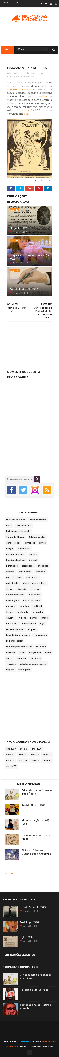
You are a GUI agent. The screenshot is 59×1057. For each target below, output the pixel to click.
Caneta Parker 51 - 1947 (24, 289)
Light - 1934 (27, 937)
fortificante (22, 612)
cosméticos (32, 577)
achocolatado (13, 542)
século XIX (11, 766)
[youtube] (56, 3)
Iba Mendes (46, 181)
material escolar (14, 640)
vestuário (11, 664)
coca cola (40, 571)
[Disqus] (29, 421)
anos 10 (14, 210)
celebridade (28, 565)
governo (10, 617)
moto (22, 652)
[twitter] (46, 3)
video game (24, 669)
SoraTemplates (25, 1041)
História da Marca (37, 519)
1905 (25, 113)
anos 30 (22, 754)
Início (7, 49)
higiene (22, 617)
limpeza (32, 629)
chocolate (18, 76)
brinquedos (12, 565)
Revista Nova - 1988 (33, 805)
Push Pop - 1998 (29, 922)
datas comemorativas (34, 583)
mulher (19, 82)
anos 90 (14, 240)
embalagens (12, 600)
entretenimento (31, 600)
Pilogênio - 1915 (19, 228)
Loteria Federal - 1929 (33, 907)
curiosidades (12, 583)
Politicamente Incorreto (18, 531)
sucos (9, 658)
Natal (9, 525)
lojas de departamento (18, 635)
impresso (29, 76)
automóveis (24, 548)
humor (33, 617)
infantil (44, 617)
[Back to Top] (29, 1052)
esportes (24, 606)
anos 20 (10, 754)
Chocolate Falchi (17, 89)
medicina (41, 646)
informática (12, 623)
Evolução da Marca (15, 519)
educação (21, 589)
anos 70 (23, 760)
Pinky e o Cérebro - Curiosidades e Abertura (36, 852)
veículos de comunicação (33, 664)
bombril (33, 560)
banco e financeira (15, 554)
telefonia (21, 658)
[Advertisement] (29, 344)
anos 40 (14, 271)
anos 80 (35, 760)
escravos (10, 606)
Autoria (9, 873)
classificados (25, 571)
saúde (48, 652)
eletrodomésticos (15, 594)
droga (9, 589)
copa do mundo (14, 577)
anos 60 (10, 760)
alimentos (35, 73)
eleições (34, 589)
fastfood (37, 606)
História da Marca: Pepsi (34, 990)
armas (42, 542)
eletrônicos (34, 594)
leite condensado (15, 629)
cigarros (10, 571)
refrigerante (35, 652)
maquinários (40, 635)
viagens (10, 669)
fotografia (37, 612)
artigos (9, 548)
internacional (29, 623)
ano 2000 (11, 748)
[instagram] (51, 3)
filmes (9, 612)
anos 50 (47, 754)
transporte (35, 658)
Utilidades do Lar (37, 537)
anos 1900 (36, 748)
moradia (10, 652)
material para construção (19, 646)
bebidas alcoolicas (15, 560)
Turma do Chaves (15, 537)
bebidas (33, 554)
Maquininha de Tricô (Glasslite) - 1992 (29, 257)
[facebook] (41, 3)
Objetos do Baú (23, 525)
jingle (42, 623)
